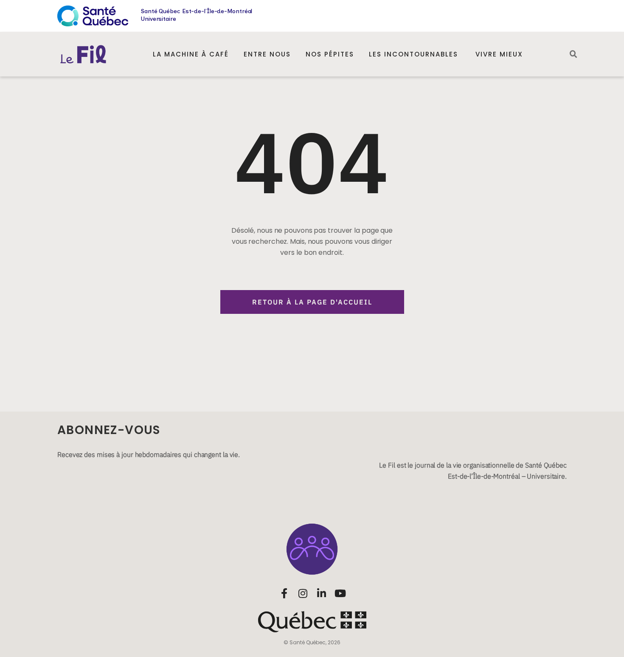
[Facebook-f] (284, 593)
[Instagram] (303, 593)
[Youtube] (340, 593)
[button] (573, 54)
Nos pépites (330, 54)
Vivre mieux (499, 54)
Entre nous (267, 54)
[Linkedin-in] (321, 593)
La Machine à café (191, 54)
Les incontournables (415, 54)
